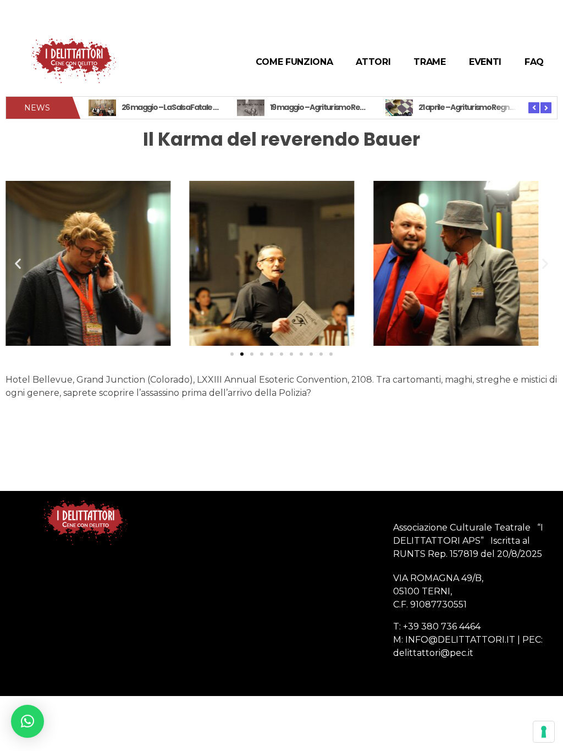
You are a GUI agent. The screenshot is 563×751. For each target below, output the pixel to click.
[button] (232, 354)
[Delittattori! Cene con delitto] (73, 60)
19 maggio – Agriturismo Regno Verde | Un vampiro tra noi (365, 107)
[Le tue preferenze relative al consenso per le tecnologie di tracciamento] (543, 731)
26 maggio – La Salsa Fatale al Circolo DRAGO (195, 107)
